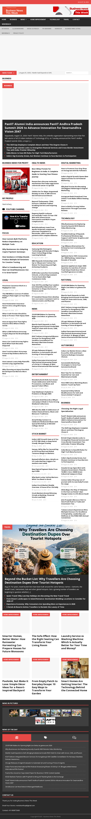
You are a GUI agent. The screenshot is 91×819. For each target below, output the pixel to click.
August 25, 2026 (38, 188)
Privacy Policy (18, 33)
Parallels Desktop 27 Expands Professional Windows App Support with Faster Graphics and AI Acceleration (74, 237)
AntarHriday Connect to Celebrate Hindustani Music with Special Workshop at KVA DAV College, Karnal (45, 423)
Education (37, 243)
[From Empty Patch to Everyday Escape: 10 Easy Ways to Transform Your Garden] (45, 668)
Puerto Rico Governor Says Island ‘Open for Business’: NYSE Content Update (32, 773)
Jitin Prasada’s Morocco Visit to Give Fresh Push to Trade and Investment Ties (73, 502)
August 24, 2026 (38, 416)
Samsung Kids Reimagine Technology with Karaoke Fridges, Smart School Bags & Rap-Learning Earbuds (45, 252)
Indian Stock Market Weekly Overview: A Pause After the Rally (45, 486)
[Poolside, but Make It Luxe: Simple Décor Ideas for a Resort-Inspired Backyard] (16, 668)
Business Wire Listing (72, 28)
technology (55, 19)
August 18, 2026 (9, 310)
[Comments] (74, 737)
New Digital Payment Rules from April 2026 (44, 470)
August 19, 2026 (9, 290)
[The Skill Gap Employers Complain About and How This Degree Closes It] (24, 713)
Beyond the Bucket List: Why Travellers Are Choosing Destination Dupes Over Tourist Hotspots (42, 580)
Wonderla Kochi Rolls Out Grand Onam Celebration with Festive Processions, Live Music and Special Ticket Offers (44, 383)
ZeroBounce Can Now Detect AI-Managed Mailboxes (24, 787)
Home (4, 19)
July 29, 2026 (67, 387)
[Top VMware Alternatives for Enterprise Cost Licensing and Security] (35, 713)
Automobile (67, 345)
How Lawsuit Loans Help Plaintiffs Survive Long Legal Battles (15, 362)
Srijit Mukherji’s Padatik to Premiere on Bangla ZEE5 (42, 393)
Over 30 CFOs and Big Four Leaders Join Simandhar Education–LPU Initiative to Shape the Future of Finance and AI (45, 288)
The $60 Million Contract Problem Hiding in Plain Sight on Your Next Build (16, 296)
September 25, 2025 (40, 482)
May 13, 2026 (38, 446)
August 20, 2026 (68, 193)
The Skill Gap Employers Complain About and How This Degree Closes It (37, 145)
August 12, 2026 (9, 328)
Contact (76, 19)
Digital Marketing (71, 163)
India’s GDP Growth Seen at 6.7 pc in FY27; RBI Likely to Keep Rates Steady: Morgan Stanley (45, 441)
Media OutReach (33, 28)
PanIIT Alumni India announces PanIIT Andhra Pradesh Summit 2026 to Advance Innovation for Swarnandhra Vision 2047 (43, 127)
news (22, 19)
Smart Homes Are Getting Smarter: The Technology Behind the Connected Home (74, 686)
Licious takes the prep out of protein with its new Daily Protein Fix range (74, 482)
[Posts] (16, 737)
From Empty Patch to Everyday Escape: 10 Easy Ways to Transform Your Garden (45, 687)
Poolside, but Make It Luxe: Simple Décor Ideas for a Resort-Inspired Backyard (15, 686)
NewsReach (6, 24)
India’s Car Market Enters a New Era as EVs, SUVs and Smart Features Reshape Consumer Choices (73, 354)
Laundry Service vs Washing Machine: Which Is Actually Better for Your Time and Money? (74, 642)
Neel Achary (7, 204)
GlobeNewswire (18, 28)
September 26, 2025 (40, 474)
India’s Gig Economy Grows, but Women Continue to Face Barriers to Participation (41, 156)
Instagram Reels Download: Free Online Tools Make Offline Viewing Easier (75, 198)
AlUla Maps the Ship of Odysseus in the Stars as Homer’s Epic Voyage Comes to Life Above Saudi (75, 492)
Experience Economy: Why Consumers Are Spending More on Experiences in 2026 (41, 604)
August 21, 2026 (68, 183)
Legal (5, 280)
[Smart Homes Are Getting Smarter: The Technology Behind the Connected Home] (75, 668)
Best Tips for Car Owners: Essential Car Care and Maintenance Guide (71, 375)
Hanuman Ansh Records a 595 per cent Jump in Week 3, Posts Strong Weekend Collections (45, 402)
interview (5, 28)
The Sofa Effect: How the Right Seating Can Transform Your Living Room (45, 640)
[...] (30, 141)
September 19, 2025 (40, 490)
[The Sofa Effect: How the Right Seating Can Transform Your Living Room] (45, 623)
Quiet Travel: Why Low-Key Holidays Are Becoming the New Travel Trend (38, 596)
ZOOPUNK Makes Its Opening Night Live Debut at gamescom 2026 (44, 316)
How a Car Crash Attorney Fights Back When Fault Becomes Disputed (15, 343)
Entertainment (40, 374)
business (13, 19)
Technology (68, 218)
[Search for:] (77, 73)
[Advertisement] (45, 53)
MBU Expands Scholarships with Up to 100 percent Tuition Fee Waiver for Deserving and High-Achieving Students (44, 264)
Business (6, 78)
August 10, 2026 (9, 358)
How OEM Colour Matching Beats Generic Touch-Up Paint (74, 384)
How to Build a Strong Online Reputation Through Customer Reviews (73, 208)
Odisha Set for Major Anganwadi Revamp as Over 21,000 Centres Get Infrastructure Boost (45, 193)
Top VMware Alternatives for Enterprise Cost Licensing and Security (73, 248)
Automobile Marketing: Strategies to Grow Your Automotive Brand (71, 365)
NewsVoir (58, 28)
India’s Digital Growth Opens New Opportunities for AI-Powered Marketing (74, 178)
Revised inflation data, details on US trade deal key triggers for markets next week (45, 461)
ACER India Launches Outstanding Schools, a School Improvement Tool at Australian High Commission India (45, 276)
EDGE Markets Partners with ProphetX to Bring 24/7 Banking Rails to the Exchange (34, 777)
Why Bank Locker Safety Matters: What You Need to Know (45, 478)
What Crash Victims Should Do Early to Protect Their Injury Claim (15, 315)
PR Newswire (46, 28)
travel (66, 19)
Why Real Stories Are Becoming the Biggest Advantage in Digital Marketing (74, 188)
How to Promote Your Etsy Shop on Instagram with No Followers (74, 169)
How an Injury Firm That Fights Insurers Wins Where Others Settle (14, 324)
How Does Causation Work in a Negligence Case (14, 287)
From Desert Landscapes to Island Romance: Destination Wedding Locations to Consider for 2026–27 (46, 600)
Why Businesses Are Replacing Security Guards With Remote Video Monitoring (73, 226)
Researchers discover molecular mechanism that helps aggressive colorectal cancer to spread (45, 183)
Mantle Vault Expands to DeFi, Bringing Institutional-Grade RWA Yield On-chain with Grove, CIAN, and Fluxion (45, 327)
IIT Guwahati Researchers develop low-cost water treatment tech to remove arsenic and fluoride (45, 299)
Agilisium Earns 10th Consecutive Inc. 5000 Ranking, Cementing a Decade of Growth (74, 258)
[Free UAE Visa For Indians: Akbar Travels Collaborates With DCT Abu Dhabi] (40, 720)
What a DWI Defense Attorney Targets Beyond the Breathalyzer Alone (15, 334)
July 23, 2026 (67, 397)
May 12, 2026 (38, 456)
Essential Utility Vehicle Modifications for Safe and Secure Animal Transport (72, 393)
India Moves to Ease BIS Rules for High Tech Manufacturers (32, 153)
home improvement (38, 19)
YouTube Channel (15, 209)
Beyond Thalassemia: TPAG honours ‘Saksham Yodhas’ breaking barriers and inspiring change (44, 204)
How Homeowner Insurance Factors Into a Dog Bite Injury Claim (14, 306)
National (66, 280)
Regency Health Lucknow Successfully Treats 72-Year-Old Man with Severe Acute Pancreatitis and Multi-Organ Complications (44, 217)
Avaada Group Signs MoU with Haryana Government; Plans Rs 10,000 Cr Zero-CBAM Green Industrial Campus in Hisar (73, 471)
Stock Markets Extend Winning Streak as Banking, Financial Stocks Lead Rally (44, 495)
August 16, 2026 (68, 379)
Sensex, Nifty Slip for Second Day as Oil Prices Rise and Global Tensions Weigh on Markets (45, 451)
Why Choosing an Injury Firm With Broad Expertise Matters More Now (15, 371)
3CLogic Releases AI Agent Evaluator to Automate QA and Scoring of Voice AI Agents (44, 352)
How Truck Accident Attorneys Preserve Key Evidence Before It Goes (14, 353)
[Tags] (45, 737)
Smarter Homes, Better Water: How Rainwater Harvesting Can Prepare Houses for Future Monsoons (14, 643)
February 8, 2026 (39, 466)
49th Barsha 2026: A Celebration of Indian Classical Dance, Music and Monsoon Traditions (45, 412)
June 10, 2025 (38, 500)
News (34, 309)
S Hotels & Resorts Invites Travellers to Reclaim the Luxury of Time (35, 607)
